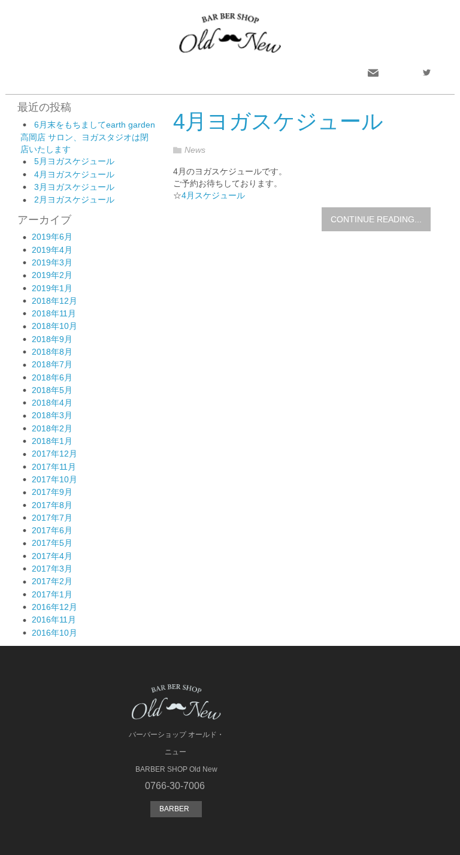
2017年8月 (52, 505)
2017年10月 (54, 479)
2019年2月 (52, 275)
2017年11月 (54, 467)
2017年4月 (52, 556)
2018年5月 (52, 390)
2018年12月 (54, 301)
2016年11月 (54, 619)
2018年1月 (52, 441)
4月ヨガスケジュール (74, 174)
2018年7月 (52, 364)
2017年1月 (52, 594)
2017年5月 (52, 543)
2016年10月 (54, 633)
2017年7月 (52, 517)
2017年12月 (54, 453)
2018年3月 (52, 415)
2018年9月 (52, 339)
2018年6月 (52, 377)
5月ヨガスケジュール (74, 161)
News (194, 150)
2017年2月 (52, 581)
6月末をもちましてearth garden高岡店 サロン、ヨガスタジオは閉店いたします (87, 137)
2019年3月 (52, 262)
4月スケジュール (213, 195)
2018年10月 (54, 326)
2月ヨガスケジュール (74, 199)
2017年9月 (52, 492)
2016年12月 (54, 607)
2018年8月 (52, 351)
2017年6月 (52, 530)
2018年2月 (52, 428)
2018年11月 (54, 313)
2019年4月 (52, 250)
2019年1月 (52, 288)
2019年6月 (52, 236)
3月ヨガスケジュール (74, 187)
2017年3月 (52, 568)
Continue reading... (376, 219)
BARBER (176, 809)
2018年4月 (52, 402)
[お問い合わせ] (373, 72)
